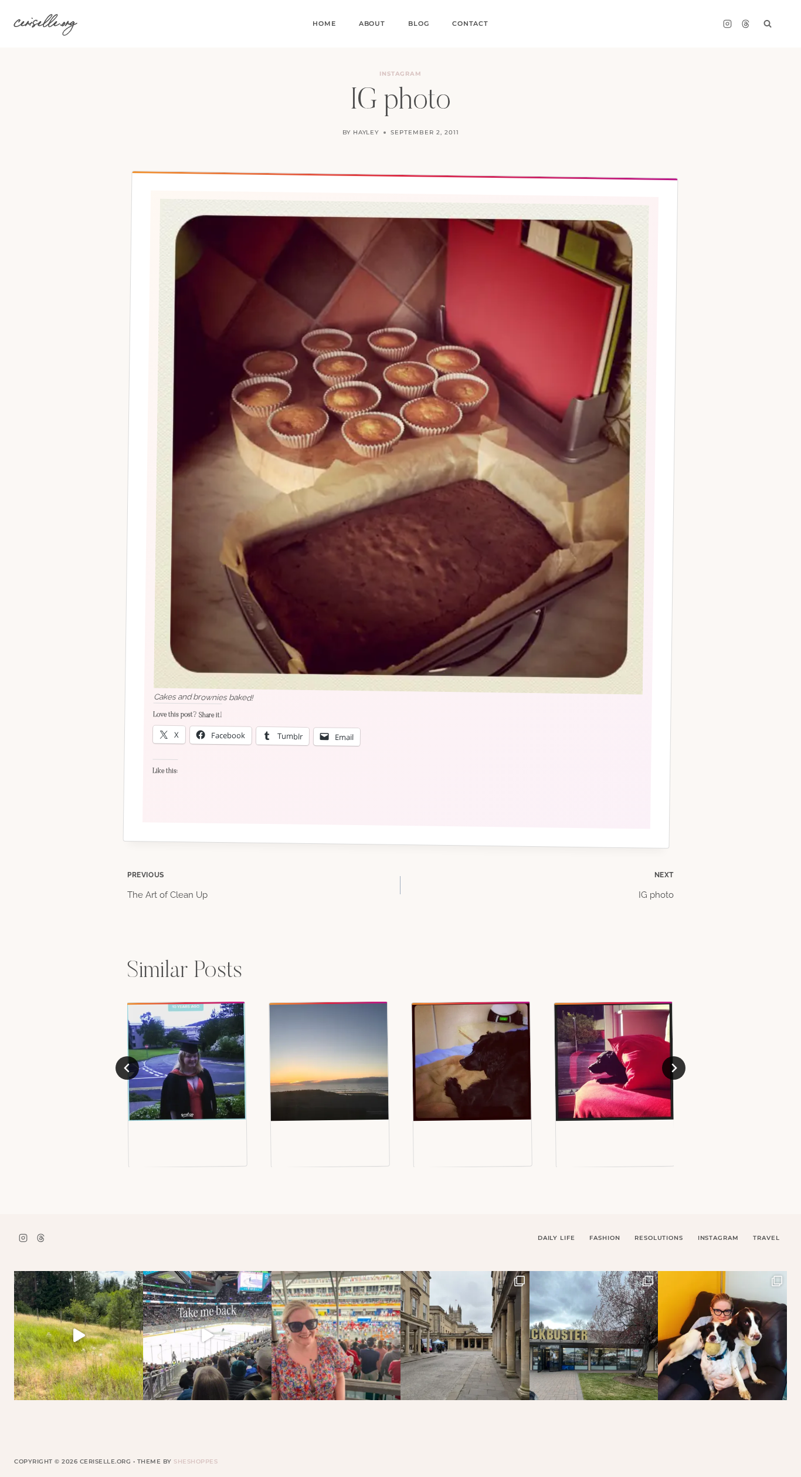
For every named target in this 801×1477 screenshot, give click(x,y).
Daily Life (556, 1238)
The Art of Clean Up (167, 885)
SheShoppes (196, 1461)
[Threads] (745, 24)
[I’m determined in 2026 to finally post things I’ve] (594, 1335)
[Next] (673, 1068)
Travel (766, 1238)
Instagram (400, 73)
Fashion (604, 1238)
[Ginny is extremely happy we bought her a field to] (78, 1335)
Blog (418, 23)
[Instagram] (727, 24)
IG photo (656, 885)
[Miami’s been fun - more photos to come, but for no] (335, 1335)
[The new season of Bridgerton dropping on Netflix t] (465, 1335)
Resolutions (658, 1238)
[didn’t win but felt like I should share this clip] (207, 1335)
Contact (470, 23)
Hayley (366, 132)
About (372, 23)
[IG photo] (186, 1061)
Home (324, 23)
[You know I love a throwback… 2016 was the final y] (722, 1335)
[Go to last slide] (127, 1068)
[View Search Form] (767, 24)
